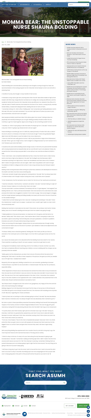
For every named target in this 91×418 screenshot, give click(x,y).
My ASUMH (70, 406)
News (3, 42)
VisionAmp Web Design (60, 413)
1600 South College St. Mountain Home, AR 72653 (77, 398)
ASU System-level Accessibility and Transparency (78, 415)
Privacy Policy (70, 413)
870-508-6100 (83, 396)
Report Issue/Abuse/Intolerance (81, 413)
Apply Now (83, 406)
